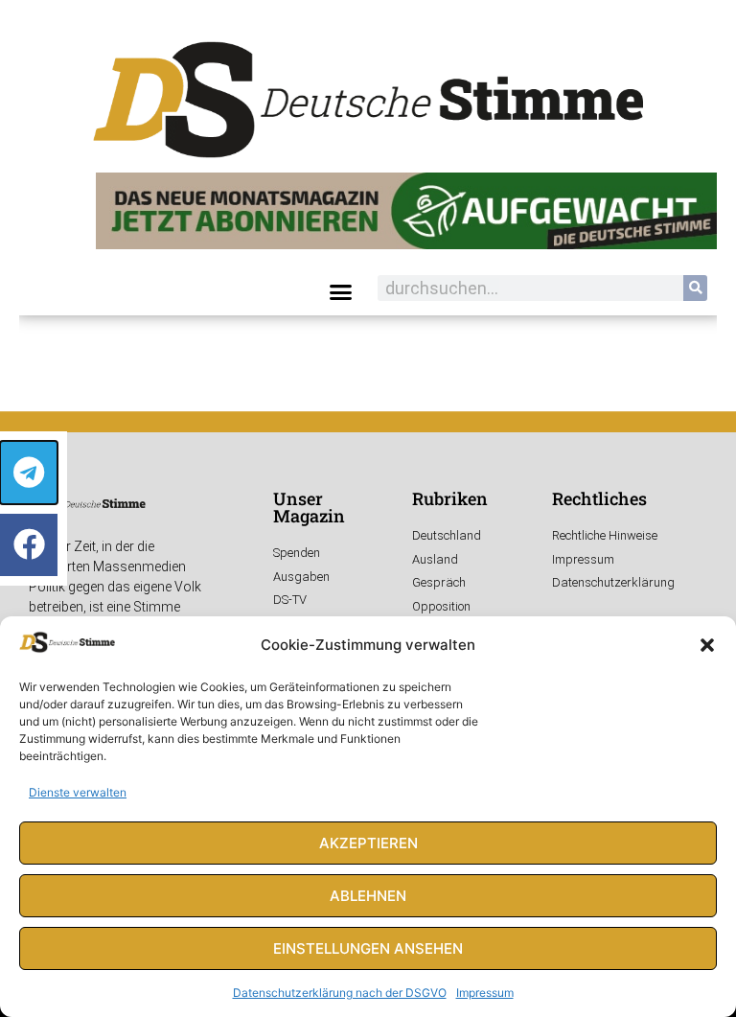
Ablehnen (368, 896)
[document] (368, 508)
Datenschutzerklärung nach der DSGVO (340, 992)
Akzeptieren (368, 843)
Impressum (485, 992)
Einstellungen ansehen (368, 948)
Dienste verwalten (77, 792)
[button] (707, 645)
